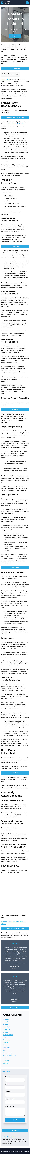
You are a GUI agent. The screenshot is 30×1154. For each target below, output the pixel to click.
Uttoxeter (5, 1042)
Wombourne (6, 1047)
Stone (4, 1050)
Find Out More (15, 246)
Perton (5, 1045)
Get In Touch (15, 1130)
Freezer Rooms (5, 79)
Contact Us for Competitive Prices (15, 117)
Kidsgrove (6, 1060)
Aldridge (16, 921)
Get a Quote (14, 36)
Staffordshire (6, 1040)
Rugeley (3, 923)
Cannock (5, 1032)
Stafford (5, 1037)
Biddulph (5, 1063)
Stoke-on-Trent (7, 1052)
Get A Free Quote (15, 1007)
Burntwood (4, 921)
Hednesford (6, 1027)
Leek (4, 1058)
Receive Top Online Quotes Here (15, 928)
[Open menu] (27, 2)
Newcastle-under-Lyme (9, 1055)
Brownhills (11, 921)
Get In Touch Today (15, 68)
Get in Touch (15, 409)
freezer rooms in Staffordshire (16, 124)
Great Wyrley (6, 1029)
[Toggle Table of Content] (16, 74)
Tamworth (22, 921)
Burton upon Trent (8, 1034)
